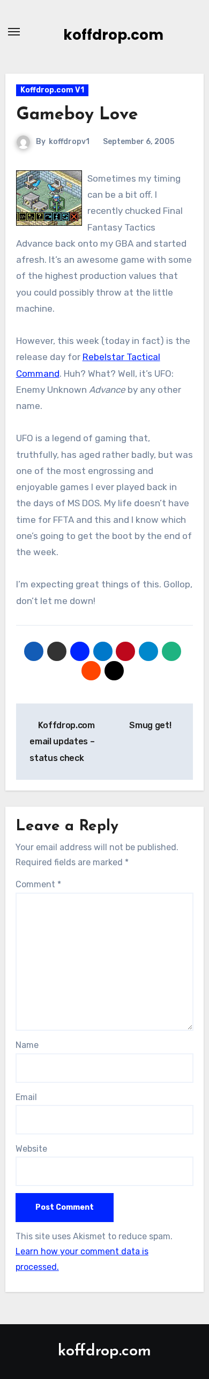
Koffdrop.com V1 (52, 90)
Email (26, 1097)
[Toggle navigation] (14, 31)
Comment (38, 884)
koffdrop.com (113, 35)
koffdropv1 (69, 141)
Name (27, 1045)
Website (31, 1149)
